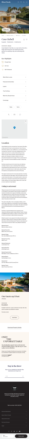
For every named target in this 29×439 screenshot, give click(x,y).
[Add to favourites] (26, 39)
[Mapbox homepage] (5, 137)
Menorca (18, 35)
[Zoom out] (26, 123)
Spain (3, 35)
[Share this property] (24, 39)
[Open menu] (26, 2)
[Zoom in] (26, 121)
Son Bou (24, 35)
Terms (18, 107)
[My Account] (23, 2)
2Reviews (9, 45)
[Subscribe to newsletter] (23, 375)
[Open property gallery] (14, 17)
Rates (11, 107)
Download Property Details (14, 327)
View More (14, 317)
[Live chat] (20, 114)
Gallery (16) (6, 30)
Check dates (21, 436)
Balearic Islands (10, 35)
